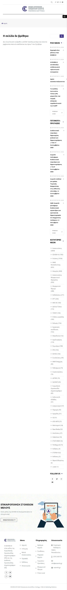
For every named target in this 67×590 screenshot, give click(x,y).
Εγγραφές (25, 558)
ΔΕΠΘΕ (54, 378)
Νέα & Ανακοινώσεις (26, 553)
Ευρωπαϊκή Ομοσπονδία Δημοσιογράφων (56, 388)
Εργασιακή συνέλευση (55, 328)
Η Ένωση (25, 549)
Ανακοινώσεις (57, 248)
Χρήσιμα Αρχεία (40, 546)
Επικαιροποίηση (8, 520)
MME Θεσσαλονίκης (55, 263)
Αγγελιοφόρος (57, 340)
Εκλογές (55, 323)
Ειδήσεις (55, 449)
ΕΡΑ (53, 350)
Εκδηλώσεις (56, 295)
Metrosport (56, 425)
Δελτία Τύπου (57, 307)
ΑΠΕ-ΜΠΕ (55, 421)
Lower (54, 467)
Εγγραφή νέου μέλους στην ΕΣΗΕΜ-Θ (55, 52)
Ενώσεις (55, 258)
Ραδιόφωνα (56, 368)
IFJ (53, 418)
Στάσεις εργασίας (58, 317)
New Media (56, 429)
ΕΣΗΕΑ (54, 354)
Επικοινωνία (26, 566)
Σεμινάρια (55, 346)
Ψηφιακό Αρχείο (40, 556)
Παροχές (55, 410)
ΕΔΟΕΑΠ (55, 382)
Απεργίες (55, 271)
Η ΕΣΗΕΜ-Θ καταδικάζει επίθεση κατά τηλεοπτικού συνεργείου (55, 67)
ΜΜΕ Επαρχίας (57, 362)
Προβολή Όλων (55, 112)
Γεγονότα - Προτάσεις (40, 562)
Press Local (41, 573)
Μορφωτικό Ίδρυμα (55, 287)
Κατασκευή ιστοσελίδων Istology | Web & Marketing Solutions (39, 587)
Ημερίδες (55, 414)
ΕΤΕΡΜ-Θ (55, 453)
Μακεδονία (56, 336)
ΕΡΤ (53, 299)
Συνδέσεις (40, 551)
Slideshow (55, 437)
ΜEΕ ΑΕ (54, 303)
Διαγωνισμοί (56, 406)
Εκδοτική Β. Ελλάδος (55, 398)
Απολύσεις (55, 433)
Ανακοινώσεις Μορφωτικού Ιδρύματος (56, 277)
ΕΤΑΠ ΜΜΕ (56, 441)
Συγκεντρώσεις (57, 372)
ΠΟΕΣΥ (54, 313)
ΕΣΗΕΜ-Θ (55, 255)
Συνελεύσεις (56, 358)
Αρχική (24, 545)
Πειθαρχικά (56, 445)
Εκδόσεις (55, 457)
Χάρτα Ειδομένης (58, 460)
